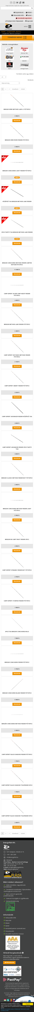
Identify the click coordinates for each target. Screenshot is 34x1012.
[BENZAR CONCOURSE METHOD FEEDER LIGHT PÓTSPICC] (17, 500)
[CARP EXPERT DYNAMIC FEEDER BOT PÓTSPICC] (17, 561)
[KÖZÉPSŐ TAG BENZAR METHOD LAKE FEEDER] (17, 193)
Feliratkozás (10, 962)
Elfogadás (28, 1004)
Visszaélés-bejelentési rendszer (14, 934)
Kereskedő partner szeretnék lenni (15, 928)
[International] (8, 1000)
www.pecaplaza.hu (12, 869)
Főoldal (3, 31)
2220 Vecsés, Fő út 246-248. (15, 864)
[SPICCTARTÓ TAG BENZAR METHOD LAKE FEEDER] (17, 223)
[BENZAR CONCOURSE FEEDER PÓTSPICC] (17, 653)
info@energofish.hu (12, 857)
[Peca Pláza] (13, 874)
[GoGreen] (9, 906)
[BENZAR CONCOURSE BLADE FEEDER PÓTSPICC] (17, 684)
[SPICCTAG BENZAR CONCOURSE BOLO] (17, 623)
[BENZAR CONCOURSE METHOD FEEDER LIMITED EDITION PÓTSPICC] (17, 254)
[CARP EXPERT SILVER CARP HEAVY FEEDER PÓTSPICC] (17, 285)
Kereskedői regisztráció (25, 18)
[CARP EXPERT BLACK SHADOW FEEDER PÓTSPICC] (17, 745)
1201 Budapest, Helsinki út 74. (15, 852)
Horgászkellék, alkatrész (14, 31)
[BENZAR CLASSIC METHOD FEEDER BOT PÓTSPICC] (17, 469)
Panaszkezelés (9, 931)
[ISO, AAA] (12, 970)
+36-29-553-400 (11, 865)
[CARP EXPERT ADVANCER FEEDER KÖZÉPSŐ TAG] (17, 408)
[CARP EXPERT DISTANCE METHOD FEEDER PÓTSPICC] (17, 346)
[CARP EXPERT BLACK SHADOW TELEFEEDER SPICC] (17, 776)
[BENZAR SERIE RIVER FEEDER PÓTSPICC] (17, 131)
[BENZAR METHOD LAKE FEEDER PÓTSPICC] (17, 315)
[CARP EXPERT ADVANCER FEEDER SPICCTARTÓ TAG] (17, 438)
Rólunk (29, 12)
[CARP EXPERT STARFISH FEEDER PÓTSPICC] (17, 592)
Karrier (29, 15)
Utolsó (23, 89)
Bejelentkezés (19, 12)
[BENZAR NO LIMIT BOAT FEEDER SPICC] (17, 530)
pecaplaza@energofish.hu (15, 867)
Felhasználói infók (18, 15)
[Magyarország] (5, 1000)
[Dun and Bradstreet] (11, 942)
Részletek (17, 120)
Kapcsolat (29, 21)
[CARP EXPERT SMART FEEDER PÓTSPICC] (17, 377)
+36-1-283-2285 (11, 854)
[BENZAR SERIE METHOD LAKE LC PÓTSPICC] (17, 100)
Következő (15, 89)
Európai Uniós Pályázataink (15, 21)
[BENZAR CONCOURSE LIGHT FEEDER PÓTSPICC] (17, 162)
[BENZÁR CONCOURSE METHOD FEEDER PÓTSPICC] (17, 715)
